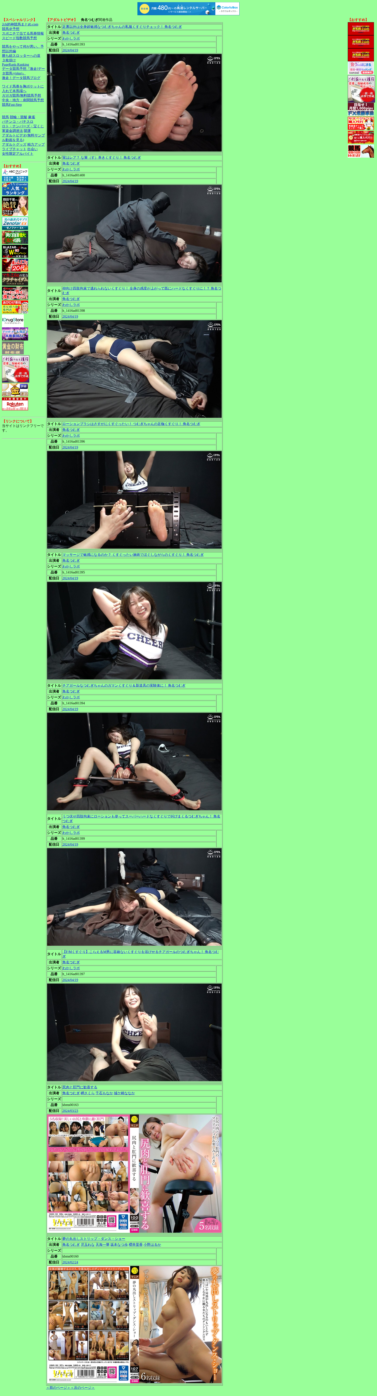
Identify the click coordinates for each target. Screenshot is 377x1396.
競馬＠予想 (10, 29)
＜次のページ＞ (82, 1387)
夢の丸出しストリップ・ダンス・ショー (93, 1239)
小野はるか (152, 1244)
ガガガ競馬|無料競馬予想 (21, 95)
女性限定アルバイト (17, 153)
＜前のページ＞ (58, 1387)
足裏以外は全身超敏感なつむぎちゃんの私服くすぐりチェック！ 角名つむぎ (122, 27)
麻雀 (31, 117)
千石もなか (104, 1093)
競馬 (5, 117)
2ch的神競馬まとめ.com (20, 24)
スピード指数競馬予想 (19, 38)
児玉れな (88, 1244)
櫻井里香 (136, 1244)
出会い (32, 149)
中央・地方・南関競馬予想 (23, 100)
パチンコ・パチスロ (17, 121)
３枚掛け (9, 60)
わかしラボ (71, 38)
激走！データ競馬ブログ (21, 78)
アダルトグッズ (14, 144)
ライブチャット (14, 149)
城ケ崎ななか (124, 1093)
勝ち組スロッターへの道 (21, 55)
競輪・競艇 (18, 117)
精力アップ (36, 144)
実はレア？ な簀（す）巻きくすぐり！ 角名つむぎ (101, 157)
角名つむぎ (71, 32)
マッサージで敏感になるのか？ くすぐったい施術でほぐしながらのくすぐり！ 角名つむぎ (133, 554)
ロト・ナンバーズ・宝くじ (23, 126)
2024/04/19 (70, 50)
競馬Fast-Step (12, 104)
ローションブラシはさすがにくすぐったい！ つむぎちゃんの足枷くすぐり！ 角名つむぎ (131, 424)
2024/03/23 (70, 1111)
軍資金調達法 (12, 131)
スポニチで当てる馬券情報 (23, 33)
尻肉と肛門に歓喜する (79, 1087)
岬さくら (88, 1093)
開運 (27, 131)
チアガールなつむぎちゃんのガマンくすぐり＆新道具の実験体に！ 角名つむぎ (123, 685)
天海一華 (103, 1244)
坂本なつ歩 (119, 1244)
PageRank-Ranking (15, 64)
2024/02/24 (70, 1262)
